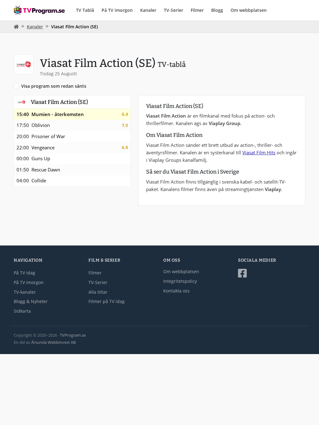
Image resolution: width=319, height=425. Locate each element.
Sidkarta (22, 311)
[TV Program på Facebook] (271, 273)
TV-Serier (173, 10)
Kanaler (148, 10)
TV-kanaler (25, 292)
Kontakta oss (176, 291)
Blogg (217, 10)
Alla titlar (97, 292)
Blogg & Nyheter (31, 301)
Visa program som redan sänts (53, 86)
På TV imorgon (117, 10)
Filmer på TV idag (106, 301)
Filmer (197, 10)
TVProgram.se (73, 335)
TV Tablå (85, 10)
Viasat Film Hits (258, 152)
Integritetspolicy (180, 281)
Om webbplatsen (249, 10)
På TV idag (24, 273)
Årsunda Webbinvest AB (53, 342)
